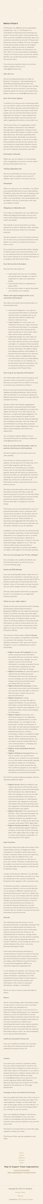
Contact (21, 1160)
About (21, 1155)
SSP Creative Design (25, 1199)
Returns (20, 1196)
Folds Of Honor (21, 1170)
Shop (21, 1163)
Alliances (21, 1158)
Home (21, 1153)
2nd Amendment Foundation (21, 1172)
